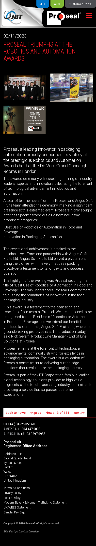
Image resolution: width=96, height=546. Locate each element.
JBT (43, 4)
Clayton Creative (29, 531)
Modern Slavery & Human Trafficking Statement (34, 502)
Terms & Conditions (16, 488)
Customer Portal (81, 4)
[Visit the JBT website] (19, 14)
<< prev (35, 412)
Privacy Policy (12, 493)
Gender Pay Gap (14, 512)
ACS (57, 4)
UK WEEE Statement (17, 507)
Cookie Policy (11, 498)
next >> (79, 412)
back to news (16, 412)
